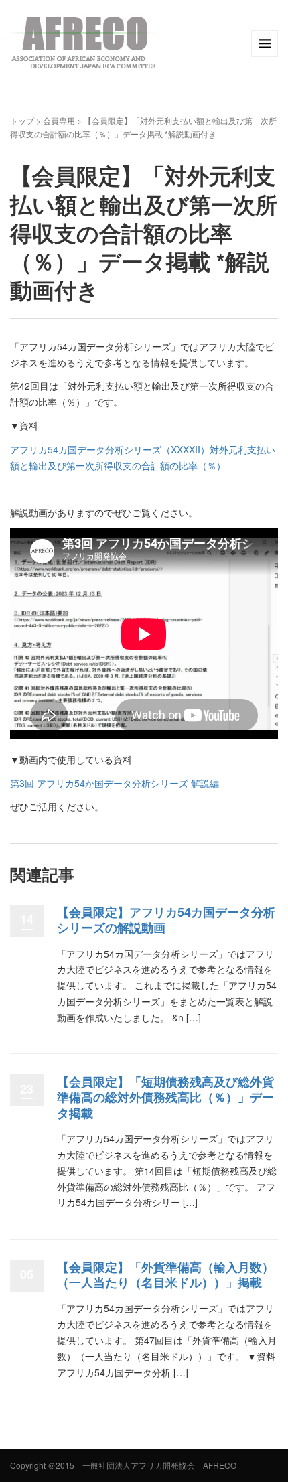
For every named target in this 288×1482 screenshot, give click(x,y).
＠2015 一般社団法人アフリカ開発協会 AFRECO (142, 1465)
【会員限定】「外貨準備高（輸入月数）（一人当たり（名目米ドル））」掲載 (165, 1274)
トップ (22, 120)
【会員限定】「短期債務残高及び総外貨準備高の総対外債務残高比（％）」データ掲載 (165, 1097)
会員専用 (59, 120)
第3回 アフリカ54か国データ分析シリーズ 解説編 (114, 783)
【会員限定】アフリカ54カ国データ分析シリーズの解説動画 (166, 919)
